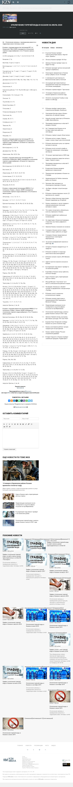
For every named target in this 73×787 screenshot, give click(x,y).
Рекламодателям (26, 759)
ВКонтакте (28, 391)
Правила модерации (27, 762)
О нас (23, 756)
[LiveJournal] (22, 401)
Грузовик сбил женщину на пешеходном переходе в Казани (56, 184)
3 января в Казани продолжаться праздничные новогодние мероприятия (56, 236)
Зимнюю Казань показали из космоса (58, 227)
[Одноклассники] (12, 401)
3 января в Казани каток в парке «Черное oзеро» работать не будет (56, 231)
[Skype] (29, 401)
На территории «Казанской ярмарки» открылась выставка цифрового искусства (57, 221)
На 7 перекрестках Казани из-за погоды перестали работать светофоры (56, 130)
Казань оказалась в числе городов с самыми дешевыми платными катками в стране (57, 205)
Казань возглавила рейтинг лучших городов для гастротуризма (57, 327)
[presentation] (4, 424)
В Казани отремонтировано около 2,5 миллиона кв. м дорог (58, 194)
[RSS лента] (61, 2)
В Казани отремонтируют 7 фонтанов (57, 89)
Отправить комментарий (9, 449)
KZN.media (6, 27)
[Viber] (24, 401)
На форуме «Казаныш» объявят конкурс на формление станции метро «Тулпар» (58, 288)
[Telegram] (32, 401)
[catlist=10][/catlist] (13, 553)
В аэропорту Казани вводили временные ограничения (55, 169)
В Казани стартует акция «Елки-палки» (58, 135)
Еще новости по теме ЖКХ (16, 457)
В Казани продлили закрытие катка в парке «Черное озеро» (57, 159)
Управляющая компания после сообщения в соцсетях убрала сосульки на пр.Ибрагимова (55, 306)
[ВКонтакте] (9, 401)
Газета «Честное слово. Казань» (30, 767)
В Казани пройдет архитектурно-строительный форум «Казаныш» (56, 109)
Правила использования (28, 761)
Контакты (24, 757)
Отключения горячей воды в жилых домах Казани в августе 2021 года (57, 312)
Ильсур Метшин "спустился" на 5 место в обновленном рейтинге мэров (58, 282)
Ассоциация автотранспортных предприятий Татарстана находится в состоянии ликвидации (57, 84)
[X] (17, 401)
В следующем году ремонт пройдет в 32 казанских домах (57, 267)
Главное (20, 745)
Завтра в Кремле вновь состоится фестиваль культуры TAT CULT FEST (57, 317)
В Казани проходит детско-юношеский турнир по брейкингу (58, 68)
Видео (53, 745)
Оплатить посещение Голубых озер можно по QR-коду (57, 98)
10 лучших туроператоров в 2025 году (57, 155)
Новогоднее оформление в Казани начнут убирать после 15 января (57, 73)
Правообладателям (27, 765)
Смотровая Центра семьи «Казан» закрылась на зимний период (56, 114)
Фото (47, 745)
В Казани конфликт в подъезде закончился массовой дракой (56, 252)
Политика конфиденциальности (30, 764)
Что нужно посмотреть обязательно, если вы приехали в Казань (57, 211)
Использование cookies (28, 766)
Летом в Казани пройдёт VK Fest (56, 59)
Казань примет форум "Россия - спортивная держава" (56, 332)
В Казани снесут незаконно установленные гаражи (54, 294)
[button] (4, 424)
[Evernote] (19, 401)
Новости (28, 745)
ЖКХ (23, 33)
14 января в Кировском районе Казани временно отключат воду (56, 93)
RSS (9, 392)
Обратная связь (26, 760)
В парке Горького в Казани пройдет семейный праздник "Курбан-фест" (57, 337)
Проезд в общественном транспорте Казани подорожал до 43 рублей (57, 199)
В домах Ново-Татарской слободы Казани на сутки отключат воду (56, 322)
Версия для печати (20, 407)
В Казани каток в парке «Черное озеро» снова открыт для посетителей (58, 139)
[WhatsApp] (27, 401)
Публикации (38, 745)
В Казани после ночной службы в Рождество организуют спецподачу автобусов (57, 150)
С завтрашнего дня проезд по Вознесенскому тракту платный (56, 78)
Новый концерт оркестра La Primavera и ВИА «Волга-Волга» (58, 119)
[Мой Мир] (14, 401)
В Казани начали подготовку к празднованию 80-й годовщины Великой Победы (56, 300)
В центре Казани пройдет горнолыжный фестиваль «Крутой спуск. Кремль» (56, 54)
